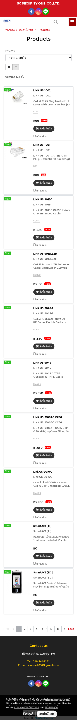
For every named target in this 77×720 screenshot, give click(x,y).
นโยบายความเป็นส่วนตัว (26, 707)
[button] (54, 22)
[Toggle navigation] (72, 22)
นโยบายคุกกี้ (51, 707)
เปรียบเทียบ (41, 136)
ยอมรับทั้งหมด (46, 714)
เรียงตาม (11, 50)
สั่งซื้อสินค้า (45, 128)
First (6, 628)
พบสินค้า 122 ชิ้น (14, 76)
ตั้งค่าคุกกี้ (28, 714)
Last (71, 628)
